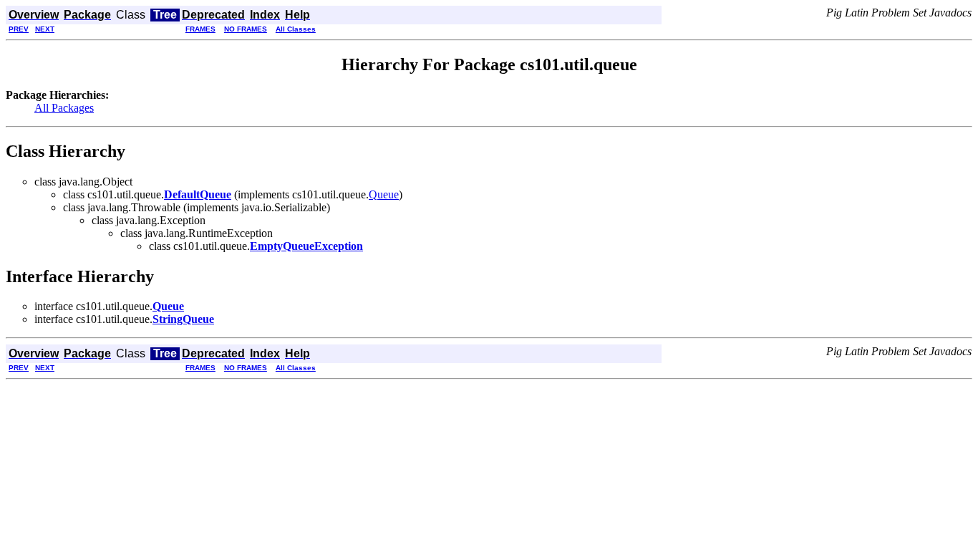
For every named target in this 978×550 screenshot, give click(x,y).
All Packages (64, 108)
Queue (384, 194)
